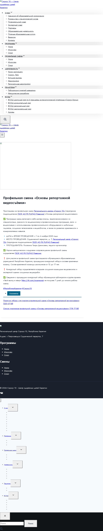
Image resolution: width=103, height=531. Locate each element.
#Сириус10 (27, 288)
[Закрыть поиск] (5, 516)
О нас (6, 408)
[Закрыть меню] (0, 400)
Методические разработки (18, 93)
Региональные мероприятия (19, 84)
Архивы (11, 112)
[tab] (13, 293)
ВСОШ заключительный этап (19, 109)
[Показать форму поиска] (5, 120)
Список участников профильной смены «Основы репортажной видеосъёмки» (36, 308)
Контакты (11, 40)
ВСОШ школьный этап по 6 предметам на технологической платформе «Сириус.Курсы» (43, 100)
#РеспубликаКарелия (12, 288)
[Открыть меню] (2, 135)
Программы (7, 436)
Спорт (10, 53)
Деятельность (8, 465)
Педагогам (7, 484)
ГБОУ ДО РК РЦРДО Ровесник (31, 214)
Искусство (8, 352)
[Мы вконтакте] (1, 393)
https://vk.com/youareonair (33, 280)
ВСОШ (6, 496)
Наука (6, 349)
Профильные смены (10, 450)
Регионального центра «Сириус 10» (49, 211)
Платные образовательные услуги (21, 34)
